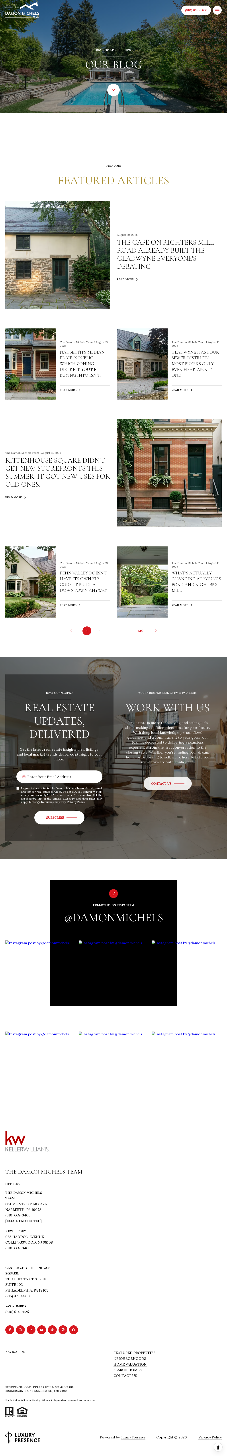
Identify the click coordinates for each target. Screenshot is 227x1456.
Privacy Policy (76, 802)
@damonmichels (113, 918)
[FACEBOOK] (9, 1329)
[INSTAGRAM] (20, 1329)
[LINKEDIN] (31, 1329)
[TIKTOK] (52, 1329)
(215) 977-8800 (17, 1296)
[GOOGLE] (63, 1329)
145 (140, 631)
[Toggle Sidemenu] (217, 10)
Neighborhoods (130, 1358)
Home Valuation (130, 1364)
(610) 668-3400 (196, 10)
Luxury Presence (133, 1437)
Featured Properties (134, 1352)
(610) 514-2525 (17, 1312)
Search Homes (128, 1370)
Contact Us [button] (125, 1375)
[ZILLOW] (73, 1329)
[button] (168, 783)
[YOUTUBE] (41, 1329)
